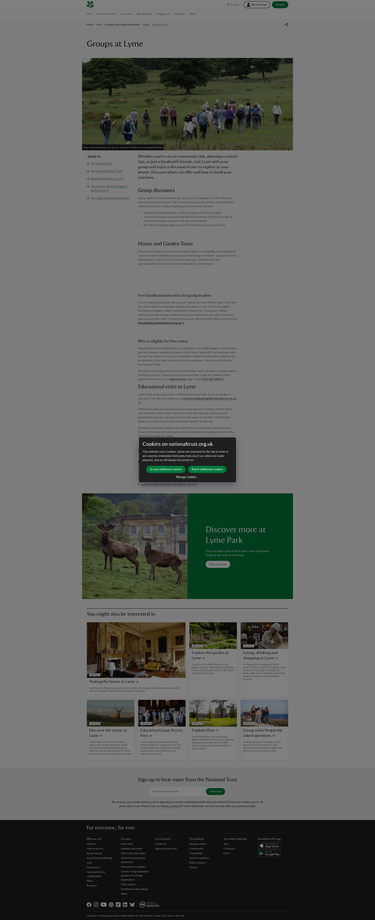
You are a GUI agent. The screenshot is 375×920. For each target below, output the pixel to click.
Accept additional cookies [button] (166, 469)
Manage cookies (186, 476)
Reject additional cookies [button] (207, 469)
